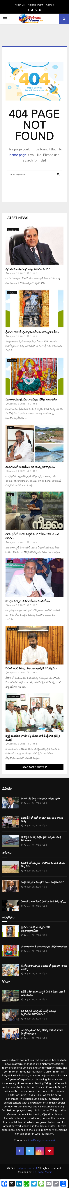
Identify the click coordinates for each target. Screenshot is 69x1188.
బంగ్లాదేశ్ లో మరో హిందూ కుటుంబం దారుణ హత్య (42, 819)
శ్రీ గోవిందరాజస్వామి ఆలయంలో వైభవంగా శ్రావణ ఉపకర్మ (44, 967)
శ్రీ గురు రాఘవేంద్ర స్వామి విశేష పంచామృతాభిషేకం (32, 332)
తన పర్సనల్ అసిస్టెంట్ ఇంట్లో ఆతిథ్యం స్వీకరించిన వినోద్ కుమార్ (38, 1012)
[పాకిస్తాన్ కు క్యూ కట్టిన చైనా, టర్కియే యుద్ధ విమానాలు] (10, 841)
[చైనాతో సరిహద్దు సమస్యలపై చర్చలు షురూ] (10, 802)
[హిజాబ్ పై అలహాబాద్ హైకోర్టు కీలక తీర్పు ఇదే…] (10, 905)
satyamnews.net (27, 1167)
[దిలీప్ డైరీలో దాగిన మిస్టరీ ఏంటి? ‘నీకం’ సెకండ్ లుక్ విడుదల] (34, 511)
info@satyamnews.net (41, 1140)
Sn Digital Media (42, 1171)
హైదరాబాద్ (12, 629)
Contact (50, 4)
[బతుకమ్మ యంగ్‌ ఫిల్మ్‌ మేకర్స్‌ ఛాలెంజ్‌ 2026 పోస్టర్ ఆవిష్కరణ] (10, 1034)
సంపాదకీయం (13, 229)
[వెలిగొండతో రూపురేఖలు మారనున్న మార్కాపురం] (34, 443)
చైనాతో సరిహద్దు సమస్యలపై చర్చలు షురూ (40, 798)
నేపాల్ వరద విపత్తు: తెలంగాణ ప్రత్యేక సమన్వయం (31, 668)
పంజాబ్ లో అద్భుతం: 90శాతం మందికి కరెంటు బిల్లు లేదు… (43, 864)
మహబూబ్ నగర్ (14, 696)
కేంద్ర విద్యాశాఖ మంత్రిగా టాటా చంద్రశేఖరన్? (42, 881)
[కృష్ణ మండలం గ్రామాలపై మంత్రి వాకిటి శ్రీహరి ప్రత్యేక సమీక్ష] (34, 712)
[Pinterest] (49, 1151)
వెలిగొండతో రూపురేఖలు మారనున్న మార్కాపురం (30, 467)
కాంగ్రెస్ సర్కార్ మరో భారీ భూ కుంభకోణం (28, 601)
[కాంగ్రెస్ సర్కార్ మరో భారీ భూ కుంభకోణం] (34, 577)
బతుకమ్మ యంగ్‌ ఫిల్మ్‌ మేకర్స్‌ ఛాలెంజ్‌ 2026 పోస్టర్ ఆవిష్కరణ (42, 1031)
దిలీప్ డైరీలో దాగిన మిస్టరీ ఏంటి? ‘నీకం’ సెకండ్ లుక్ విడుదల (32, 536)
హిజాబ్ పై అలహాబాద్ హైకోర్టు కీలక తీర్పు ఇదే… (43, 901)
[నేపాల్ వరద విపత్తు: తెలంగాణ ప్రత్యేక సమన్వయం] (34, 645)
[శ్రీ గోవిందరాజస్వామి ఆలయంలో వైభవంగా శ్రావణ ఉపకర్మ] (10, 970)
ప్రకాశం (10, 427)
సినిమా (10, 494)
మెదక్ (10, 561)
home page (18, 154)
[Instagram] (40, 1151)
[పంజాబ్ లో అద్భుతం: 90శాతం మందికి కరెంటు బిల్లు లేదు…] (10, 867)
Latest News (17, 217)
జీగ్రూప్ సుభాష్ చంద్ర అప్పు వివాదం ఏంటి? (30, 269)
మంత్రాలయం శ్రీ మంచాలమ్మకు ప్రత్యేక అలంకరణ (31, 399)
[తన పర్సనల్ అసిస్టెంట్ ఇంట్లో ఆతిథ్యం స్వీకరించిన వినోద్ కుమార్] (10, 1015)
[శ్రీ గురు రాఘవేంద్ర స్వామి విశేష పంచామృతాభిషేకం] (34, 308)
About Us (20, 4)
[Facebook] (20, 1151)
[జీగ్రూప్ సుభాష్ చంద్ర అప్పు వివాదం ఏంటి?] (34, 246)
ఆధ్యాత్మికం (12, 292)
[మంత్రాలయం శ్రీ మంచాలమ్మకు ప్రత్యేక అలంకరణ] (34, 376)
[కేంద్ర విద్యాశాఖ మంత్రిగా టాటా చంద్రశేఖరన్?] (10, 886)
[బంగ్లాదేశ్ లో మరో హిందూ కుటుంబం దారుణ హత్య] (10, 822)
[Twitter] (30, 1151)
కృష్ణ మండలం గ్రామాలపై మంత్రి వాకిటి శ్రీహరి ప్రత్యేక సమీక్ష (33, 737)
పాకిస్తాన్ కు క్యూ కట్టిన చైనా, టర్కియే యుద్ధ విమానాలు (41, 838)
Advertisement (35, 4)
